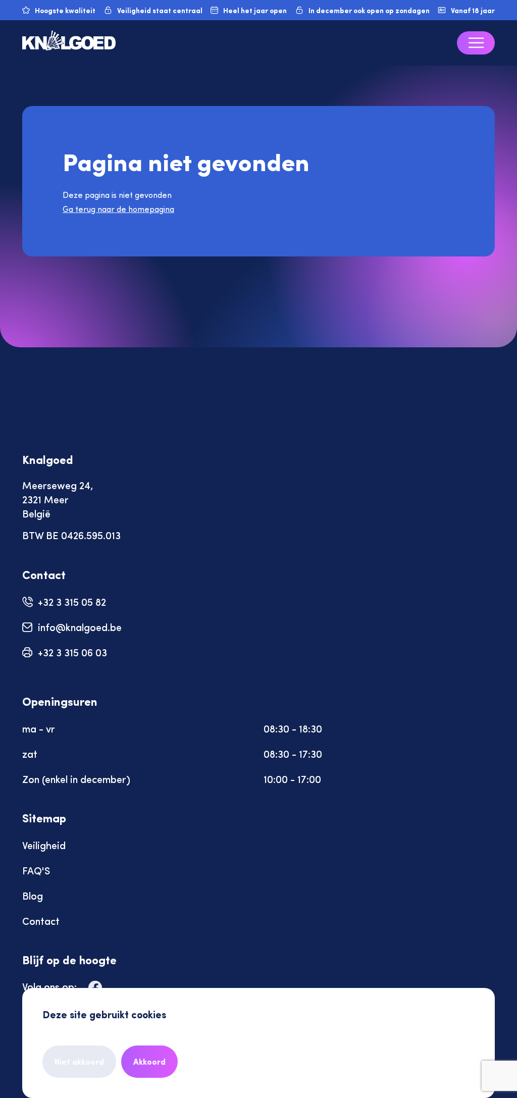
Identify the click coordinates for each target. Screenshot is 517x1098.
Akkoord (149, 1061)
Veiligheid (44, 845)
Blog (32, 895)
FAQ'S (36, 870)
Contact (41, 920)
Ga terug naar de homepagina (118, 208)
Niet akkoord (79, 1061)
